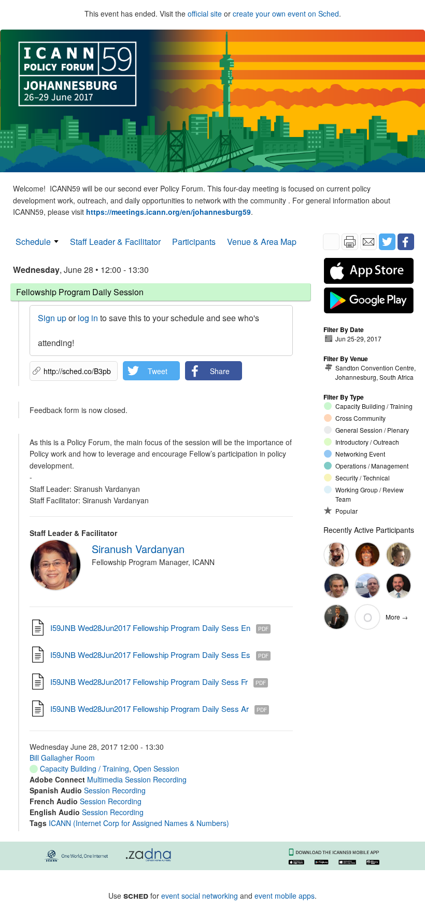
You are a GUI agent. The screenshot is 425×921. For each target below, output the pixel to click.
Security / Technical (362, 477)
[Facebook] (406, 241)
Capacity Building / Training (83, 768)
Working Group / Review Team (369, 494)
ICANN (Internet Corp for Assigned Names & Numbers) (139, 823)
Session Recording (115, 790)
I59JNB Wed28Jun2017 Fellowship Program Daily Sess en (150, 627)
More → (397, 616)
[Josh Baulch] (399, 586)
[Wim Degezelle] (367, 586)
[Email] (368, 241)
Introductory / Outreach (367, 441)
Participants (194, 242)
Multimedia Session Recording (137, 779)
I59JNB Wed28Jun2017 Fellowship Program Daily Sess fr (149, 681)
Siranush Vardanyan (138, 548)
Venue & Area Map (261, 242)
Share (220, 371)
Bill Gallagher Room (62, 757)
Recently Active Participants (368, 530)
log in (88, 318)
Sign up (52, 318)
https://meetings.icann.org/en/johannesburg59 (168, 212)
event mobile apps (284, 895)
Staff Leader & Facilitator (115, 242)
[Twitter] (387, 241)
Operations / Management (371, 465)
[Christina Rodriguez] (367, 555)
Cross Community (360, 418)
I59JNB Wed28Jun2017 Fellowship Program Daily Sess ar (149, 708)
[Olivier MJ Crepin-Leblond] (336, 617)
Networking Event (360, 453)
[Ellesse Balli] (399, 555)
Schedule (33, 242)
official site (205, 13)
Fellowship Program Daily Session (80, 292)
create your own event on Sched (286, 13)
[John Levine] (336, 555)
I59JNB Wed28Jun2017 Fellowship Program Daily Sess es (150, 654)
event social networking (199, 895)
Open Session (156, 768)
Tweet (157, 371)
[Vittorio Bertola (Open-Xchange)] (336, 586)
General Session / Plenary (372, 429)
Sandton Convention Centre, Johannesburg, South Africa (375, 372)
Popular (346, 510)
